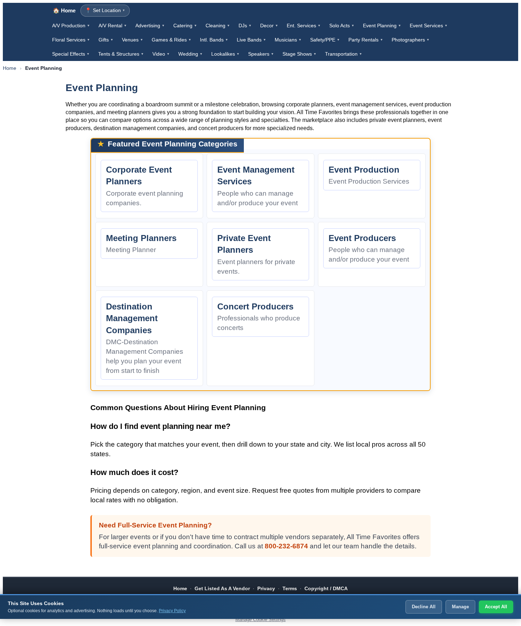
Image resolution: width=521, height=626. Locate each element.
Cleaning (218, 25)
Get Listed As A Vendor (222, 588)
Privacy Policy (172, 610)
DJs (245, 25)
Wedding (190, 54)
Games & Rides (171, 40)
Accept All (496, 606)
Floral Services (71, 40)
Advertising (150, 25)
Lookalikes (225, 54)
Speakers (261, 54)
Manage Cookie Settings (260, 619)
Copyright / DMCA (326, 588)
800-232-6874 (286, 546)
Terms (289, 588)
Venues (132, 40)
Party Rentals (365, 40)
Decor (269, 25)
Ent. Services (304, 25)
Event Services (429, 25)
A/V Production (71, 25)
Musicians (288, 40)
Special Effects (71, 54)
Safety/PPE (325, 40)
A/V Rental (113, 25)
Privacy (266, 588)
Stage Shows (299, 54)
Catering (185, 25)
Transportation (343, 54)
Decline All (424, 606)
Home (9, 68)
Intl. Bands (214, 40)
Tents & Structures (121, 54)
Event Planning (382, 25)
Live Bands (251, 40)
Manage (460, 606)
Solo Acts (341, 25)
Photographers (411, 40)
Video (161, 54)
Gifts (106, 40)
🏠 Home (64, 10)
